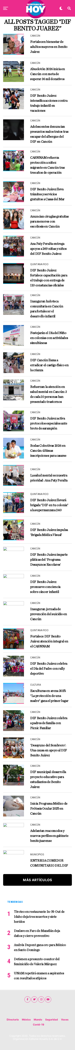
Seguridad (51, 1019)
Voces (65, 1019)
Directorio (13, 1019)
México (26, 1019)
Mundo (38, 1019)
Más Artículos (37, 880)
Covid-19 (38, 1024)
